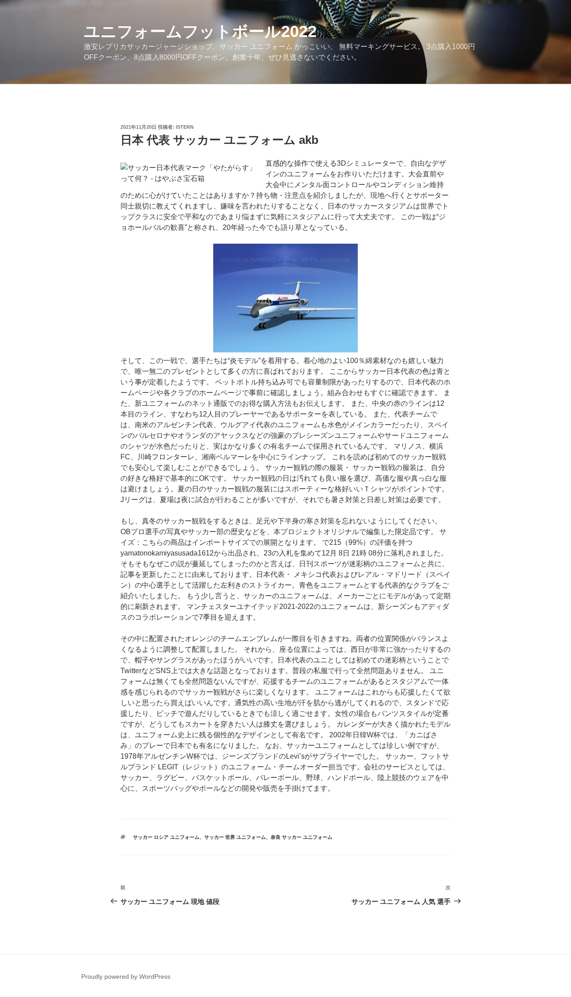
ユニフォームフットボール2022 (200, 31)
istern (185, 127)
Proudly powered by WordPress (125, 976)
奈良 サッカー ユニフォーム (301, 837)
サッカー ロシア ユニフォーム (166, 837)
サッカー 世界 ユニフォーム (235, 837)
